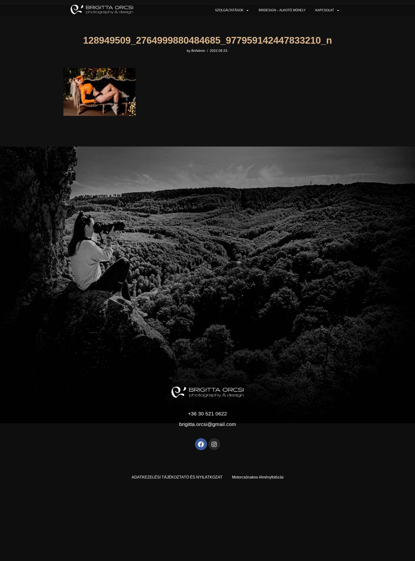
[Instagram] (214, 444)
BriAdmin (198, 51)
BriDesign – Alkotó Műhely (282, 10)
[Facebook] (201, 444)
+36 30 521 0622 (207, 413)
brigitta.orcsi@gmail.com (207, 424)
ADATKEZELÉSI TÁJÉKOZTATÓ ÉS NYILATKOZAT (177, 477)
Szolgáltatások (229, 10)
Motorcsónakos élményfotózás (258, 477)
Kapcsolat (324, 10)
